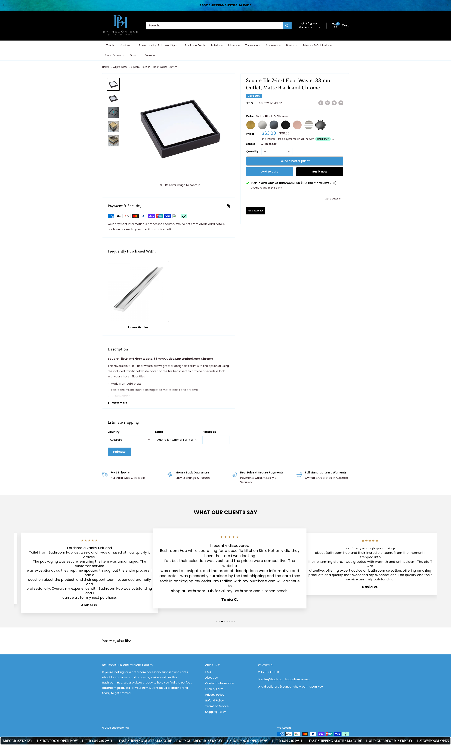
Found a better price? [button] (295, 161)
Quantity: (252, 151)
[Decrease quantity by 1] (265, 151)
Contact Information (219, 683)
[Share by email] (340, 102)
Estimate (119, 452)
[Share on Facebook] (320, 102)
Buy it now (319, 172)
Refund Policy (214, 700)
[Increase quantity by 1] (288, 151)
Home (106, 67)
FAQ (208, 672)
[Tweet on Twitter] (334, 102)
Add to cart (269, 172)
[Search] (287, 25)
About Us (211, 678)
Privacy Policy (214, 695)
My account (308, 27)
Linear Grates (138, 327)
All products (120, 67)
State (159, 432)
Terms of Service (217, 706)
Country (114, 432)
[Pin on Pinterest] (327, 102)
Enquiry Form (214, 689)
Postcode (209, 432)
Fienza (250, 103)
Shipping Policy (215, 712)
